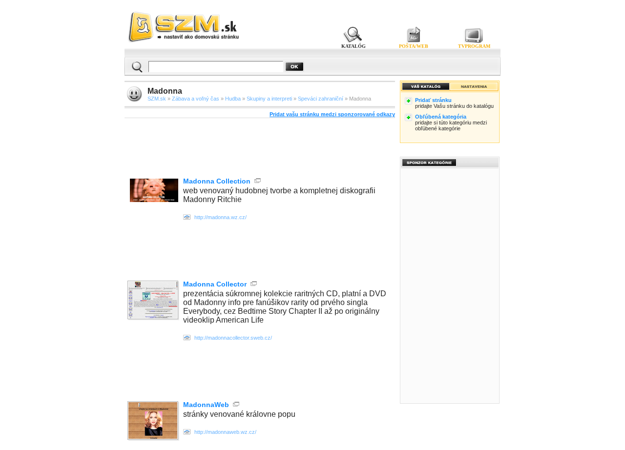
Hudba (233, 99)
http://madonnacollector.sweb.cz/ (233, 338)
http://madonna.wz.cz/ (220, 217)
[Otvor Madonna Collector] (154, 301)
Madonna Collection (216, 181)
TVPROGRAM (474, 46)
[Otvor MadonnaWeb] (154, 421)
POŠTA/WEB (413, 46)
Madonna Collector (215, 284)
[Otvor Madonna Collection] (154, 199)
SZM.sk (156, 99)
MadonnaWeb (206, 405)
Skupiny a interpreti (269, 99)
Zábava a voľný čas (195, 99)
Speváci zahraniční (320, 99)
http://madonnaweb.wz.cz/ (225, 432)
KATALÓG (353, 46)
